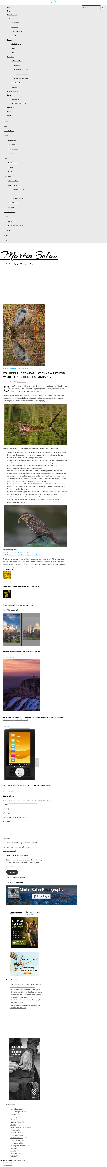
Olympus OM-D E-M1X (22, 74)
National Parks (15, 22)
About (9, 115)
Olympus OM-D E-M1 (22, 69)
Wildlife (13, 48)
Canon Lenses (15, 99)
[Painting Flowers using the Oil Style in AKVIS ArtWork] (7, 578)
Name (6, 805)
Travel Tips (14, 35)
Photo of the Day (16, 1135)
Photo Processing (12, 91)
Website (6, 813)
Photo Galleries (12, 15)
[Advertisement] (53, 287)
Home (9, 7)
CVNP (18, 567)
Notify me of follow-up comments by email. (21, 843)
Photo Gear (10, 57)
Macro (13, 52)
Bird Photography (16, 44)
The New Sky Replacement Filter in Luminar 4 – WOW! (22, 651)
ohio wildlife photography (28, 567)
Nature (9, 40)
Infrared (13, 1114)
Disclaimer (10, 107)
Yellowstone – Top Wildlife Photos (15, 552)
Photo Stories (15, 1140)
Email (5, 809)
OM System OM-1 (16, 61)
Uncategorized (15, 1153)
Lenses (9, 95)
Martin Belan (29, 255)
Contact (9, 111)
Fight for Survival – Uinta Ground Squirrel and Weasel (22, 555)
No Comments (21, 382)
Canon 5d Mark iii (16, 83)
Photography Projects (18, 1146)
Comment (6, 839)
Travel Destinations (16, 31)
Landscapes (14, 1117)
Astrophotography (17, 1109)
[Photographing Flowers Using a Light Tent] (7, 597)
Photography (15, 1143)
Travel (9, 18)
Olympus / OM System (18, 1127)
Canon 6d (14, 87)
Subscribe (12, 872)
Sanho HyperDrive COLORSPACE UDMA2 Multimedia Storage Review (27, 785)
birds (15, 567)
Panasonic (14, 1130)
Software (13, 1148)
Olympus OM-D (15, 65)
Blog (8, 11)
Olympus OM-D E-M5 (22, 78)
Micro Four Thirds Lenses (18, 103)
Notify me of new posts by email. (18, 847)
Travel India (14, 27)
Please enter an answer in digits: (14, 817)
